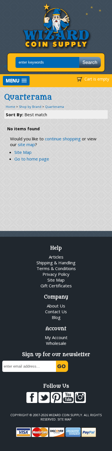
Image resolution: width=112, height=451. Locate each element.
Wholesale (56, 343)
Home (10, 106)
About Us (56, 306)
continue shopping (63, 139)
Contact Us (56, 311)
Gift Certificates (56, 285)
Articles (56, 257)
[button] (16, 80)
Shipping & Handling (56, 262)
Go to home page (31, 159)
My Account (56, 337)
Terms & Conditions (56, 268)
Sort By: (26, 114)
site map (26, 144)
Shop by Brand (30, 106)
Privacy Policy (56, 274)
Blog (56, 317)
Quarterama (54, 106)
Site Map (23, 152)
